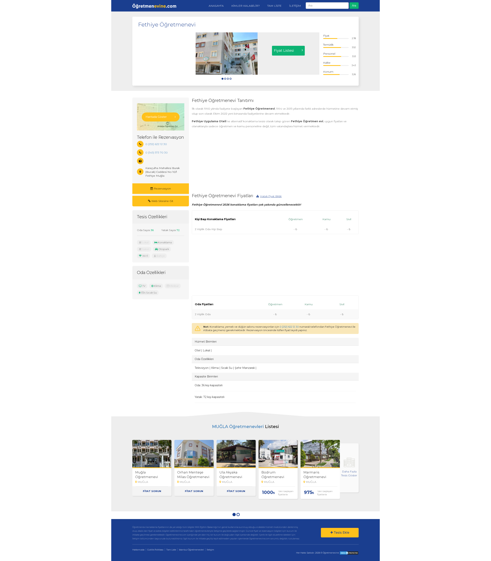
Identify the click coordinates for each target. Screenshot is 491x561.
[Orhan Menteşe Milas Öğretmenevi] (193, 454)
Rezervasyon (162, 188)
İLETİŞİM (295, 5)
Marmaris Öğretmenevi (314, 474)
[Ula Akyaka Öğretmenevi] (236, 454)
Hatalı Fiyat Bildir (271, 196)
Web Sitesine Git (162, 201)
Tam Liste (171, 549)
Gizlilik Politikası (155, 549)
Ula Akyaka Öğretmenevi (230, 474)
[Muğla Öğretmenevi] (151, 454)
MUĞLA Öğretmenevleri (238, 426)
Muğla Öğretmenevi (146, 474)
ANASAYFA (216, 5)
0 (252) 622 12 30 (289, 326)
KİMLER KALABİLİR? (245, 5)
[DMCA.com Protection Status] (349, 552)
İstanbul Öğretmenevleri (191, 549)
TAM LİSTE (274, 5)
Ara (354, 5)
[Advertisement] (164, 56)
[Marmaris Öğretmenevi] (320, 454)
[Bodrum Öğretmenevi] (278, 454)
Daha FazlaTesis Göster (349, 473)
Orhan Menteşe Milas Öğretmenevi (193, 474)
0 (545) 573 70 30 (156, 152)
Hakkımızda (138, 549)
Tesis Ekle (341, 532)
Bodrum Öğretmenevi (272, 474)
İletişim (210, 549)
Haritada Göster (156, 117)
